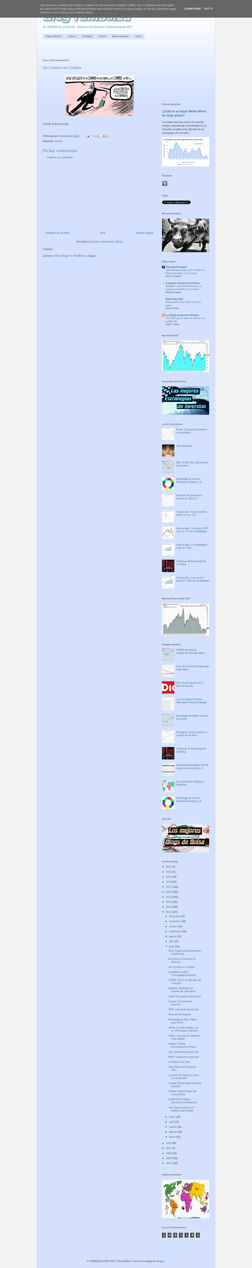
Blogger (160, 1261)
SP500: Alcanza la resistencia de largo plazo (190, 651)
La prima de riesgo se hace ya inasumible (184, 1077)
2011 (169, 1143)
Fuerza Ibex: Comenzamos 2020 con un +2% (191, 513)
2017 (169, 886)
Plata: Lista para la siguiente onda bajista (184, 1037)
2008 (169, 1158)
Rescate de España (180, 1014)
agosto (173, 936)
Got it (208, 8)
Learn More (192, 8)
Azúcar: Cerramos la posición (180, 1003)
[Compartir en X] (101, 136)
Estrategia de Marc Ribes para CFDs (183, 1021)
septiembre (175, 931)
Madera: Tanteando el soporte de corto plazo (182, 990)
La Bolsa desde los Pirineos (182, 315)
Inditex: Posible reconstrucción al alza (182, 1045)
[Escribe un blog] (97, 136)
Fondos (102, 36)
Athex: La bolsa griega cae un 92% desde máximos (183, 1029)
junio (172, 946)
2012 (169, 911)
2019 (169, 876)
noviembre (175, 921)
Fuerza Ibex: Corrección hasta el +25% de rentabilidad (192, 579)
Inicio (103, 232)
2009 (169, 1153)
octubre (173, 926)
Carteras (72, 36)
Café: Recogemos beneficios (185, 996)
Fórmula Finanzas (176, 266)
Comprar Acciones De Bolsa (182, 283)
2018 (169, 881)
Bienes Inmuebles (120, 36)
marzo (173, 1126)
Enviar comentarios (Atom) (107, 241)
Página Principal (53, 36)
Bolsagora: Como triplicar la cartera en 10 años (191, 734)
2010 (169, 1148)
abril (171, 1121)
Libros (138, 36)
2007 (169, 1163)
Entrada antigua (144, 232)
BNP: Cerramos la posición (184, 1056)
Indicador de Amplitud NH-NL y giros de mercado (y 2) (192, 767)
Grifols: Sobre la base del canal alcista (183, 1093)
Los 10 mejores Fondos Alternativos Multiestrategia (191, 701)
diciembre (175, 916)
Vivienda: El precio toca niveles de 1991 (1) (189, 497)
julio (171, 941)
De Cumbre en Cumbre (182, 967)
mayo (172, 1116)
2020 (169, 871)
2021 (169, 866)
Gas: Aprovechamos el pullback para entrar (181, 1109)
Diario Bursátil (174, 298)
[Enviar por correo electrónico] (94, 136)
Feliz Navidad (183, 445)
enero (172, 1136)
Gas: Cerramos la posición (184, 1051)
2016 (169, 891)
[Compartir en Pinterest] (107, 136)
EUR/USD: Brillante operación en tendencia (183, 1101)
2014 (169, 901)
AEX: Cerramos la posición (184, 1009)
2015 (169, 896)
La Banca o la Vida (179, 1061)
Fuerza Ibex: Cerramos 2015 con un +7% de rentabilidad (192, 530)
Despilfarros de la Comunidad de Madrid (182, 974)
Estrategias (87, 36)
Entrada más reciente (57, 232)
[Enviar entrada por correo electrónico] (87, 135)
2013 (169, 906)
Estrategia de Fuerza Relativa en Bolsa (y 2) (189, 480)
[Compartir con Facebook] (104, 136)
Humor (58, 141)
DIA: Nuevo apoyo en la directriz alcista (189, 684)
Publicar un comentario (60, 157)
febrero (173, 1131)
